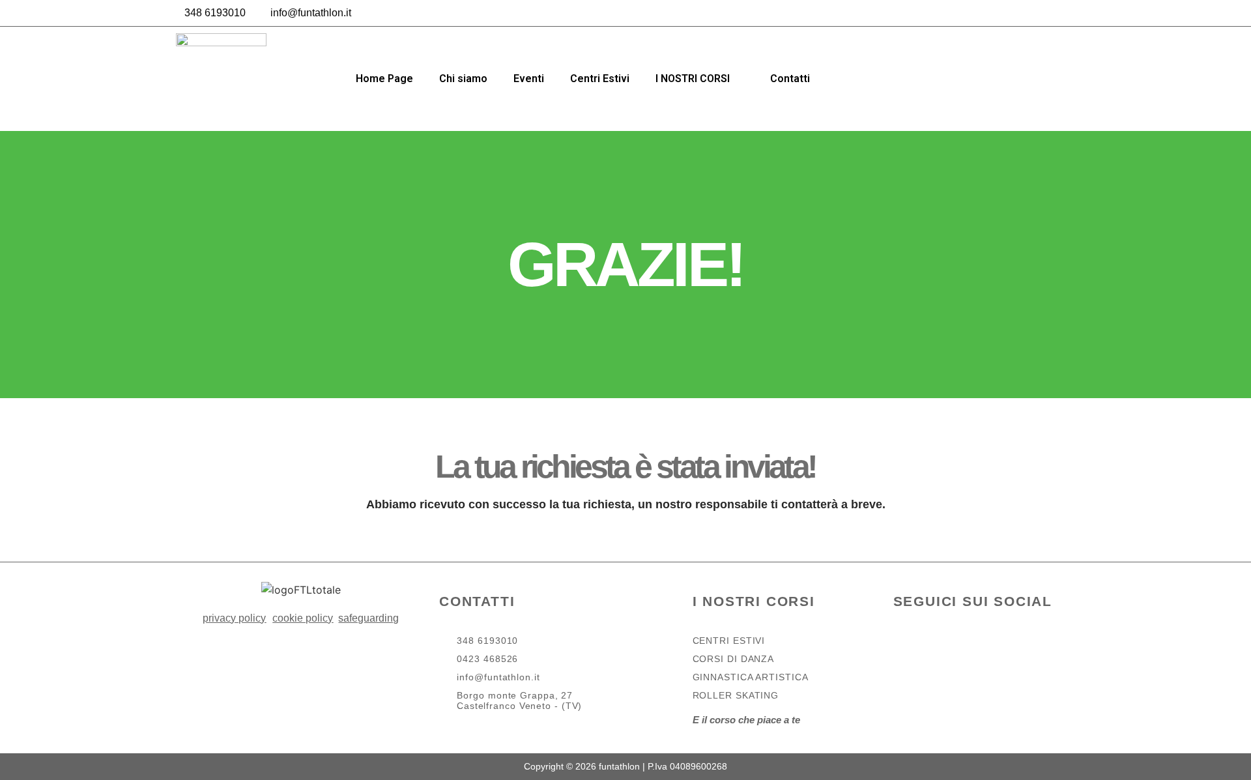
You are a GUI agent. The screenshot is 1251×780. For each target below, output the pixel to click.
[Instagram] (1069, 13)
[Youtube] (1007, 655)
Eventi (528, 78)
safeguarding (368, 618)
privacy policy (234, 618)
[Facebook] (1039, 13)
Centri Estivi (599, 78)
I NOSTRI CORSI (692, 78)
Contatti (790, 78)
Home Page (384, 78)
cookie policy (302, 618)
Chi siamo (463, 78)
